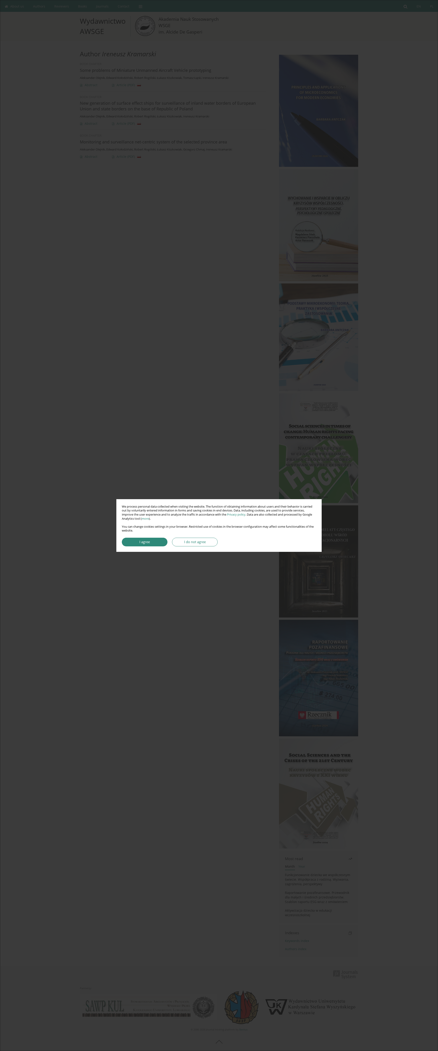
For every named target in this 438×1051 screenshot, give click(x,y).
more (145, 519)
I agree (144, 542)
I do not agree (195, 542)
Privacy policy (236, 514)
